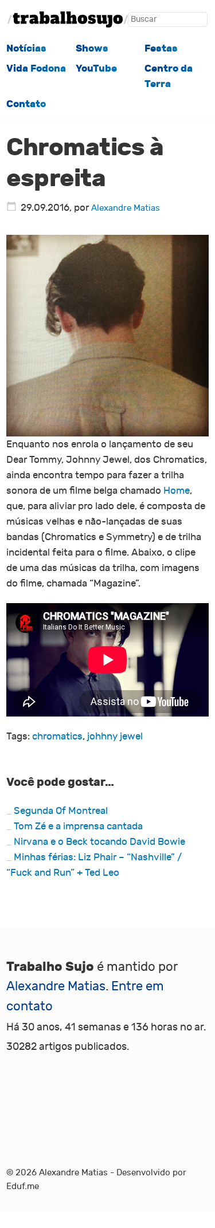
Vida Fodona (36, 68)
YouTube (96, 68)
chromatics (57, 736)
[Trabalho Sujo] (67, 19)
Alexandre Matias (125, 208)
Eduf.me (22, 1186)
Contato (26, 103)
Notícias (26, 48)
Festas (161, 48)
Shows (92, 48)
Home (176, 490)
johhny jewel (115, 736)
